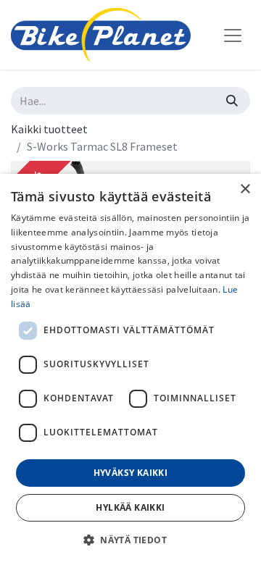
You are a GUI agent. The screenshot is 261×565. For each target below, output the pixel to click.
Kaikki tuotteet (49, 129)
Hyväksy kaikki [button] (131, 472)
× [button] (244, 189)
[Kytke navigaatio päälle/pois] (232, 35)
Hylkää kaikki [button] (130, 507)
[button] (130, 539)
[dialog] (130, 369)
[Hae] (232, 100)
